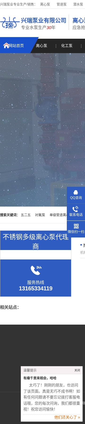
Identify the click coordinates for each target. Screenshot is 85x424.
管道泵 (62, 4)
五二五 (26, 215)
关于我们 (26, 350)
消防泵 (67, 358)
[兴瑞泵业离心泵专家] (10, 29)
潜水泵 (78, 4)
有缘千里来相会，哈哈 (39, 378)
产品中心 (26, 358)
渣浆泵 (67, 365)
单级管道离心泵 (61, 215)
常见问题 (26, 365)
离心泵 (45, 4)
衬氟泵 (40, 215)
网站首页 (16, 46)
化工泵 (66, 46)
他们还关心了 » (67, 417)
